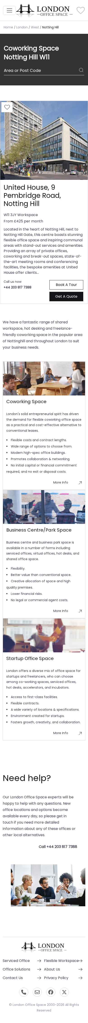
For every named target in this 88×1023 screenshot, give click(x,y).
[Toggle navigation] (9, 10)
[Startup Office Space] (44, 635)
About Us (52, 969)
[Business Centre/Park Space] (44, 507)
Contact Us (13, 977)
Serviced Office (16, 960)
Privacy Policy (56, 977)
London (22, 27)
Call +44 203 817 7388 (58, 846)
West (35, 27)
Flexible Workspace (61, 960)
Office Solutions (16, 969)
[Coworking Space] (44, 378)
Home (8, 27)
